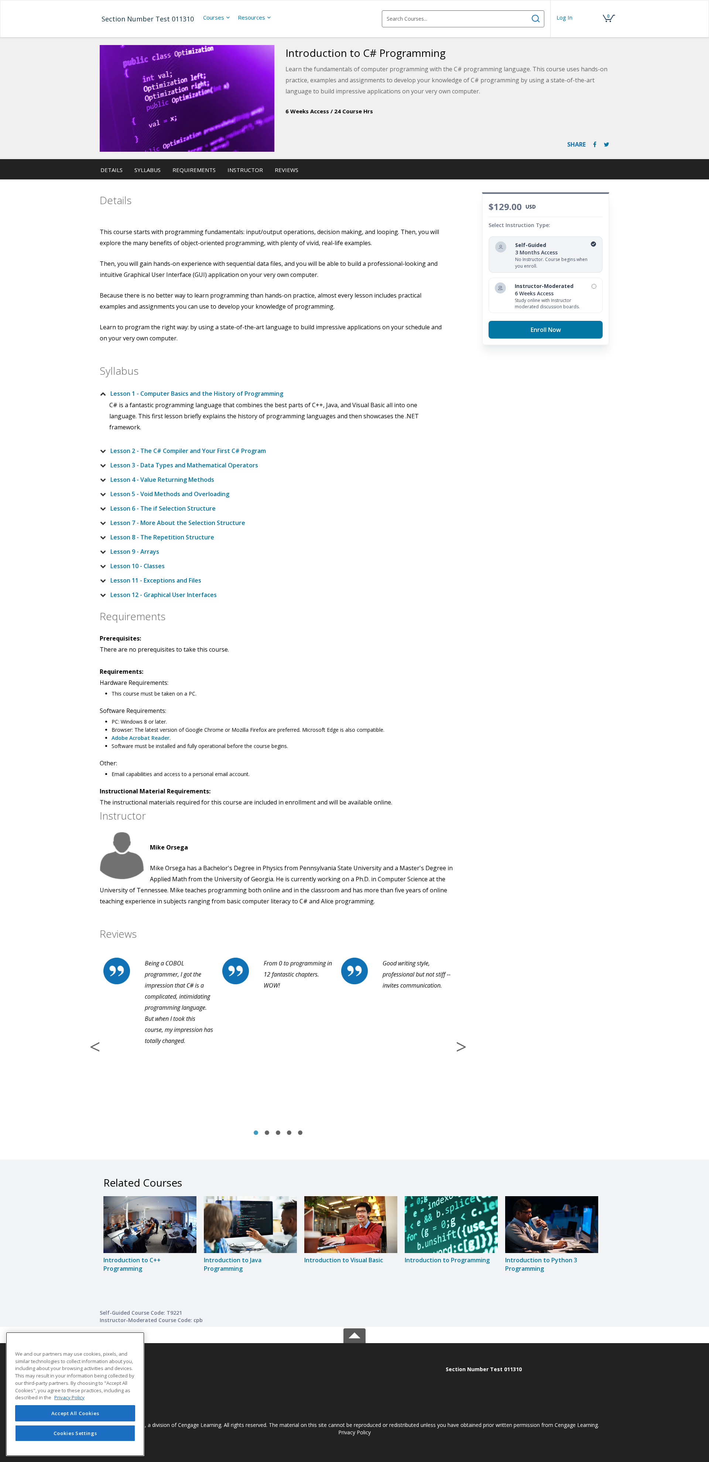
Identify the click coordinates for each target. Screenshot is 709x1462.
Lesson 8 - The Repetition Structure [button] (162, 537)
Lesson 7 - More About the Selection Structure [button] (177, 523)
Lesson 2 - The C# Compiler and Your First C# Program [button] (188, 451)
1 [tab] (256, 1133)
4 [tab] (289, 1133)
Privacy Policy (354, 1432)
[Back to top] (354, 1334)
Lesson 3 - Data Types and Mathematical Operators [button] (184, 465)
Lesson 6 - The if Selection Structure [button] (163, 508)
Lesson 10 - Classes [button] (137, 566)
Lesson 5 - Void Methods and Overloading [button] (169, 494)
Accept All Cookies (75, 1413)
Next (461, 1046)
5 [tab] (300, 1133)
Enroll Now (546, 330)
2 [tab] (267, 1133)
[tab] (272, 393)
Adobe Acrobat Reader (140, 737)
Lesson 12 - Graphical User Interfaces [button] (163, 595)
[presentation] (216, 17)
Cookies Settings (75, 1433)
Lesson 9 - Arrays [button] (134, 552)
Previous (94, 1046)
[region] (75, 1394)
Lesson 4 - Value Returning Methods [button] (162, 480)
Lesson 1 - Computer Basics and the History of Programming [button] (196, 393)
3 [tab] (278, 1133)
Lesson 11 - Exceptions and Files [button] (155, 580)
